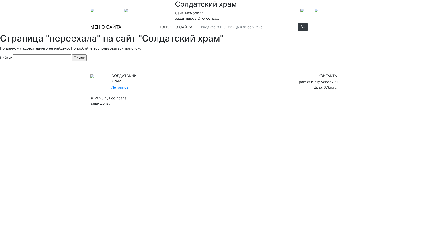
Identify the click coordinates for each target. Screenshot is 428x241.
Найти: (6, 58)
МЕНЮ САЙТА (105, 27)
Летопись (119, 87)
